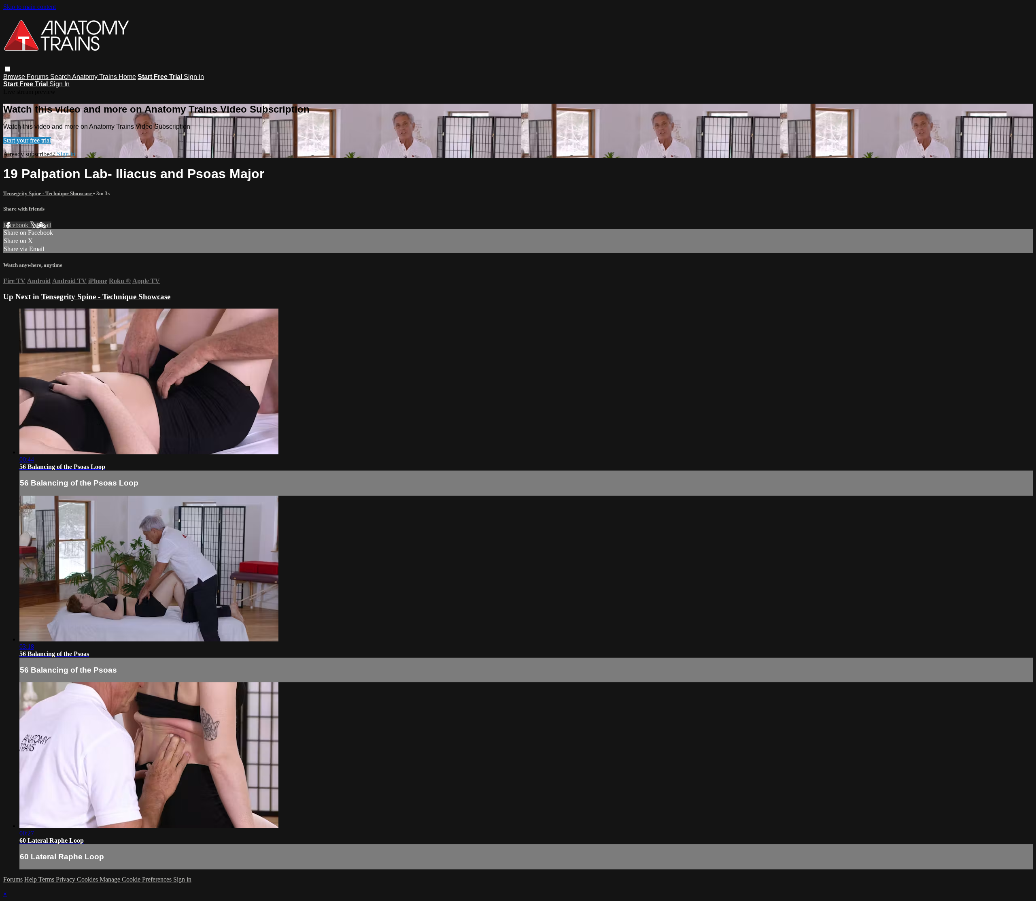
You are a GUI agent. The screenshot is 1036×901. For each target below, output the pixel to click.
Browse (15, 76)
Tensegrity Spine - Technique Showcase (48, 193)
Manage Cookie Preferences (136, 879)
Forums (38, 76)
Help (31, 879)
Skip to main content (29, 6)
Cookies (88, 879)
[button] (7, 69)
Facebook (16, 225)
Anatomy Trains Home (104, 76)
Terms (47, 879)
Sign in (194, 76)
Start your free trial (27, 140)
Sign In (59, 84)
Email (43, 225)
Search (61, 76)
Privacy (66, 879)
